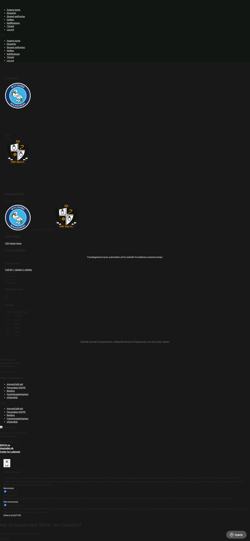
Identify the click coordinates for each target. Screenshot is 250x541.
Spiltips (10, 19)
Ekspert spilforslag (16, 16)
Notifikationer (13, 23)
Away (18, 243)
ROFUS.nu (5, 445)
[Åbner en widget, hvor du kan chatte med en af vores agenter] (236, 535)
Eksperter (11, 13)
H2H (7, 243)
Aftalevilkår (12, 397)
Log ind (10, 29)
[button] (125, 35)
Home (13, 243)
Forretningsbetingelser (17, 394)
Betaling (11, 391)
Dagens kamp (13, 10)
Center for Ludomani (10, 451)
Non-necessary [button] (10, 502)
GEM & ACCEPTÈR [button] (12, 515)
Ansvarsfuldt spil (15, 384)
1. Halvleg (17, 269)
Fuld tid (8, 269)
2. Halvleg (27, 269)
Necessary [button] (8, 488)
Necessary (12, 491)
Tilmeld (10, 26)
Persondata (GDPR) (16, 387)
